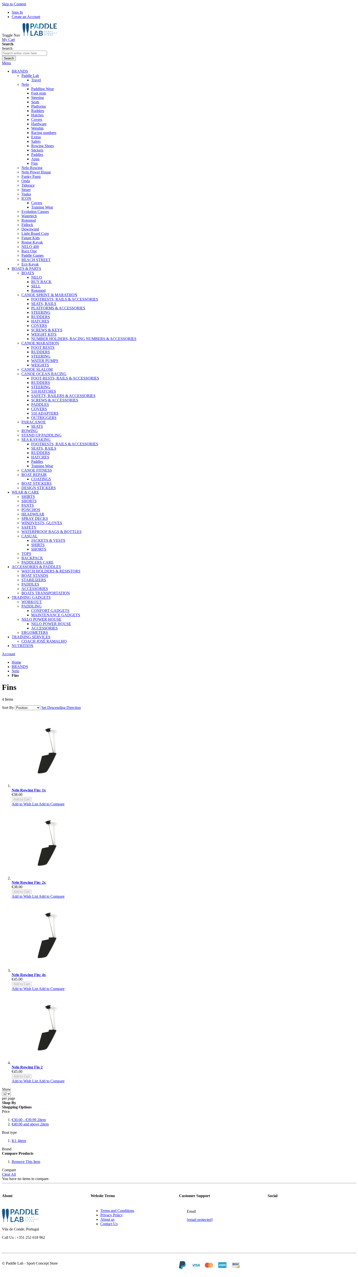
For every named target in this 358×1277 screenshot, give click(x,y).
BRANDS (20, 667)
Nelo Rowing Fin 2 (27, 1067)
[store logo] (39, 35)
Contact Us (109, 1224)
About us (107, 1219)
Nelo (15, 671)
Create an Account (26, 17)
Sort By (8, 707)
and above (30, 1124)
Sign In (17, 12)
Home (16, 662)
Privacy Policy (111, 1215)
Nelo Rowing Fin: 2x (29, 882)
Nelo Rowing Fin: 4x (29, 975)
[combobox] (24, 53)
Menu (6, 63)
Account (8, 654)
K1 (19, 1141)
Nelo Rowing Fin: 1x (29, 790)
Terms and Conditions (117, 1211)
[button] (25, 804)
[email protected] (200, 1220)
